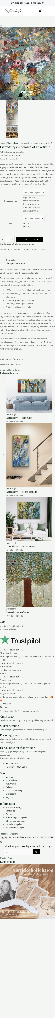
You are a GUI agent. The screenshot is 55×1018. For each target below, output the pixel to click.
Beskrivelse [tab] (11, 260)
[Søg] (36, 851)
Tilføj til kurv (29, 239)
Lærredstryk (13, 143)
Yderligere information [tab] (15, 263)
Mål (10, 223)
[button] (1, 25)
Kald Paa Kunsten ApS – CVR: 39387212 (35, 837)
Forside (3, 143)
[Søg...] (18, 852)
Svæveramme (10, 201)
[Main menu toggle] (48, 11)
